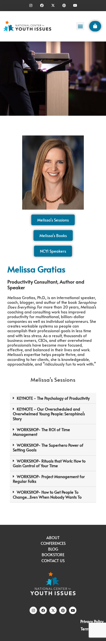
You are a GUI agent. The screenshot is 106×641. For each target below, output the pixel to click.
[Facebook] (42, 5)
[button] (80, 26)
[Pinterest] (64, 5)
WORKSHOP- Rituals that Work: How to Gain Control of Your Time (49, 463)
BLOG (53, 549)
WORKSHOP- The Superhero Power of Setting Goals (48, 447)
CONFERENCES (53, 543)
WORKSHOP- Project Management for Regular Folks (49, 479)
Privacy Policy (92, 621)
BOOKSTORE (53, 554)
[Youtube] (75, 5)
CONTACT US (53, 560)
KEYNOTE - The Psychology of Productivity (53, 398)
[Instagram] (30, 5)
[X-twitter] (53, 5)
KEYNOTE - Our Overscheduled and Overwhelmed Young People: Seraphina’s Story (49, 413)
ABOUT (53, 537)
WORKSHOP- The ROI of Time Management (41, 432)
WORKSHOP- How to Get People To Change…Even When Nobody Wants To (47, 494)
